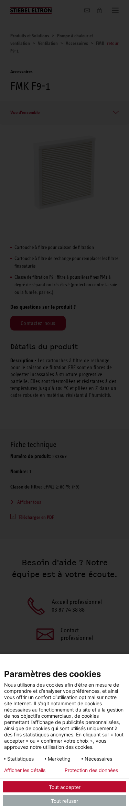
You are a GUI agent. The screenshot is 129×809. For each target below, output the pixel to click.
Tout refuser (64, 801)
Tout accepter (64, 787)
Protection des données (91, 770)
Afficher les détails (24, 770)
